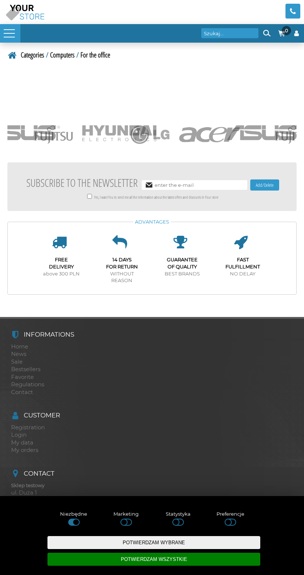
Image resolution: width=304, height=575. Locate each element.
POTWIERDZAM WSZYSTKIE (154, 559)
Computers (62, 54)
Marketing (126, 514)
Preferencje (230, 514)
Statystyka (178, 514)
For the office (95, 54)
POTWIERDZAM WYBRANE (154, 542)
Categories (32, 54)
